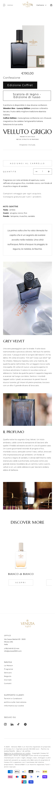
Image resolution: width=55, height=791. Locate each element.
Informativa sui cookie (14, 706)
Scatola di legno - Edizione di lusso (27, 95)
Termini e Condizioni (13, 698)
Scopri (20, 582)
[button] (5, 5)
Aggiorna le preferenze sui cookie (17, 753)
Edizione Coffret (20, 85)
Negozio (7, 676)
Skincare (8, 673)
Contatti (8, 683)
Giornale (8, 680)
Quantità (10, 172)
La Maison (8, 665)
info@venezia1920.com (13, 651)
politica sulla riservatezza (15, 702)
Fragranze (8, 669)
